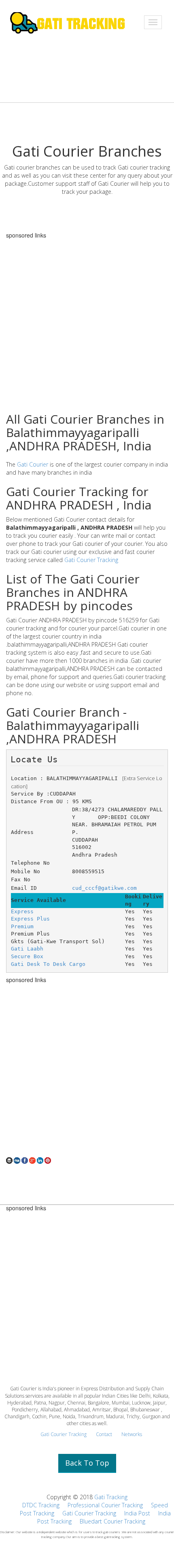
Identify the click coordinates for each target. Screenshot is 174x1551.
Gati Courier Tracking (91, 560)
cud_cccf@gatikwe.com (104, 888)
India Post (137, 1513)
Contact (104, 1434)
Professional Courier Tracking (105, 1505)
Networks (131, 1434)
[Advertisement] (87, 1070)
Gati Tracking (110, 1497)
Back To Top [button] (87, 1463)
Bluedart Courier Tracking (112, 1521)
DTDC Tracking (40, 1505)
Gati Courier (32, 464)
